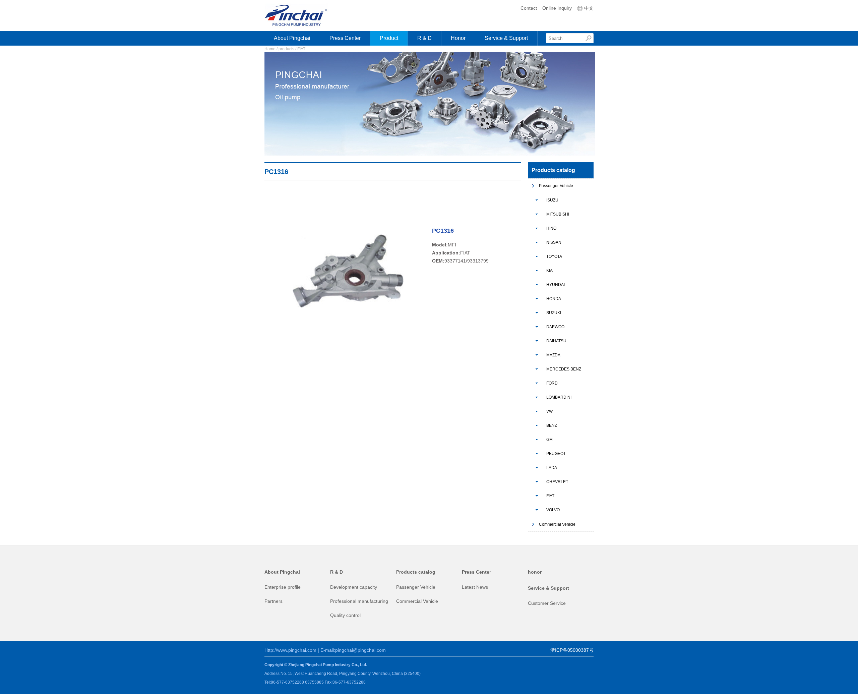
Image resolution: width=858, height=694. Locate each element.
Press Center (345, 38)
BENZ (551, 425)
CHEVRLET (557, 481)
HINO (551, 228)
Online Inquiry (557, 8)
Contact (528, 8)
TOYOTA (554, 256)
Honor (458, 38)
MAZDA (553, 355)
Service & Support (506, 38)
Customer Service (547, 603)
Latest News (475, 587)
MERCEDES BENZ (563, 369)
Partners (273, 601)
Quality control (345, 615)
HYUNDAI (555, 284)
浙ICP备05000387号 (572, 650)
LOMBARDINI (558, 397)
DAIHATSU (556, 341)
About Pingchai (292, 38)
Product (389, 38)
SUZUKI (553, 312)
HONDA (553, 298)
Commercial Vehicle (557, 524)
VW (549, 411)
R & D (424, 38)
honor (535, 572)
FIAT (550, 496)
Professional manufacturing (359, 601)
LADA (551, 467)
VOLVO (553, 510)
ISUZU (552, 200)
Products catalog (415, 572)
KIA (549, 270)
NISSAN (553, 242)
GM (549, 439)
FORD (552, 383)
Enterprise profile (282, 587)
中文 (588, 8)
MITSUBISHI (557, 214)
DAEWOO (555, 327)
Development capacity (353, 587)
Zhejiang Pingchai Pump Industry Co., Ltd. (302, 15)
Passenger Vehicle (556, 185)
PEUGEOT (556, 453)
